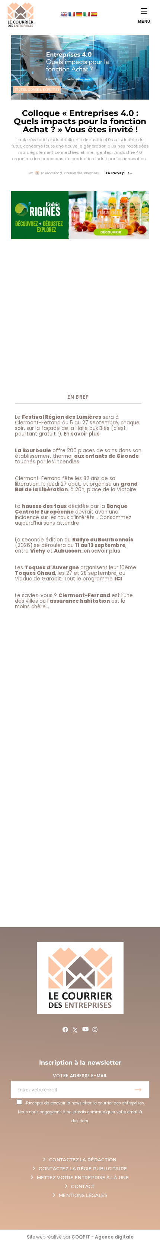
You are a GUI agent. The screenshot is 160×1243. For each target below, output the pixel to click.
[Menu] (144, 11)
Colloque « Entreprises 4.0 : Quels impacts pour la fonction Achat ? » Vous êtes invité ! (80, 121)
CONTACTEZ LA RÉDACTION (83, 1159)
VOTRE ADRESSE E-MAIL (80, 1075)
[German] (79, 14)
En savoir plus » (119, 173)
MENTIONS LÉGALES (83, 1195)
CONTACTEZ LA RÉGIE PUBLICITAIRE (83, 1168)
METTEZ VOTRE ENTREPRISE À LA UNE (83, 1177)
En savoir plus (82, 433)
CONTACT (83, 1186)
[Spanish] (93, 14)
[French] (71, 14)
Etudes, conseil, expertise (37, 89)
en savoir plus (102, 550)
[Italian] (86, 14)
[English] (64, 14)
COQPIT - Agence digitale (102, 1237)
